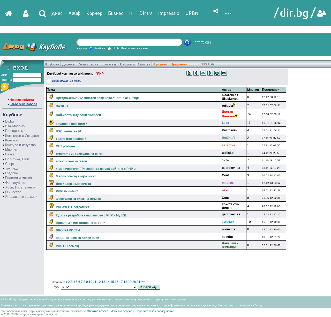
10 (90, 282)
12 (99, 282)
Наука (9, 154)
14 (108, 282)
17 (121, 282)
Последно (270, 90)
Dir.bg (9, 121)
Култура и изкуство (20, 145)
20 (134, 282)
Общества (13, 192)
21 (138, 282)
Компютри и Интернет (22, 136)
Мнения (11, 150)
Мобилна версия (121, 311)
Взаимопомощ (16, 126)
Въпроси (127, 64)
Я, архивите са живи (21, 197)
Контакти (12, 140)
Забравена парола (23, 104)
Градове (11, 173)
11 (94, 282)
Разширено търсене (134, 48)
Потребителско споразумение (154, 311)
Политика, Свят (17, 159)
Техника (11, 168)
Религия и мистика (19, 178)
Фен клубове (15, 183)
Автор (226, 90)
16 (116, 282)
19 (130, 282)
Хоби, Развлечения (20, 187)
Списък (144, 64)
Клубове (52, 64)
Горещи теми (15, 131)
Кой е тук (109, 64)
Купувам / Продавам (170, 64)
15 (112, 282)
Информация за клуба (66, 80)
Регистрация (88, 64)
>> (143, 282)
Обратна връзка (97, 311)
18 (125, 282)
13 (103, 282)
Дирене (68, 64)
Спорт (9, 164)
